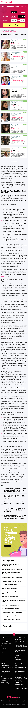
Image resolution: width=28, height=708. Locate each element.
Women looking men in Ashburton (12, 612)
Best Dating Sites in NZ (21, 675)
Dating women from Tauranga (11, 608)
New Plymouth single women (10, 605)
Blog (2, 652)
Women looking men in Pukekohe (12, 577)
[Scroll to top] (14, 634)
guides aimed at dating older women (11, 363)
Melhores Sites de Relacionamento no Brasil (20, 650)
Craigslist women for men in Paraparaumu (10, 565)
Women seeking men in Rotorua (11, 581)
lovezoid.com (12, 700)
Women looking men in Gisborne (11, 619)
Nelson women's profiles (9, 584)
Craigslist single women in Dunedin (12, 569)
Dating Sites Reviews (6, 643)
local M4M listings (19, 382)
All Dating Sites (4, 641)
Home (2, 30)
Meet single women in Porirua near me (13, 616)
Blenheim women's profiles (10, 596)
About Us (3, 650)
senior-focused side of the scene (15, 365)
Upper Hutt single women (9, 588)
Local (5, 30)
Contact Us (3, 648)
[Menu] (25, 2)
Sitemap (3, 645)
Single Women (11, 30)
